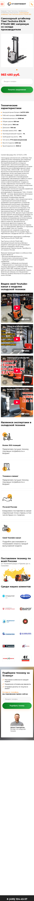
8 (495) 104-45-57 (17, 899)
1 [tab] (16, 69)
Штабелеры (23, 11)
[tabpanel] (17, 50)
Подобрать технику (17, 705)
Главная (3, 11)
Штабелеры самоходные (9, 13)
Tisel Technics (12, 11)
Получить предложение (17, 89)
